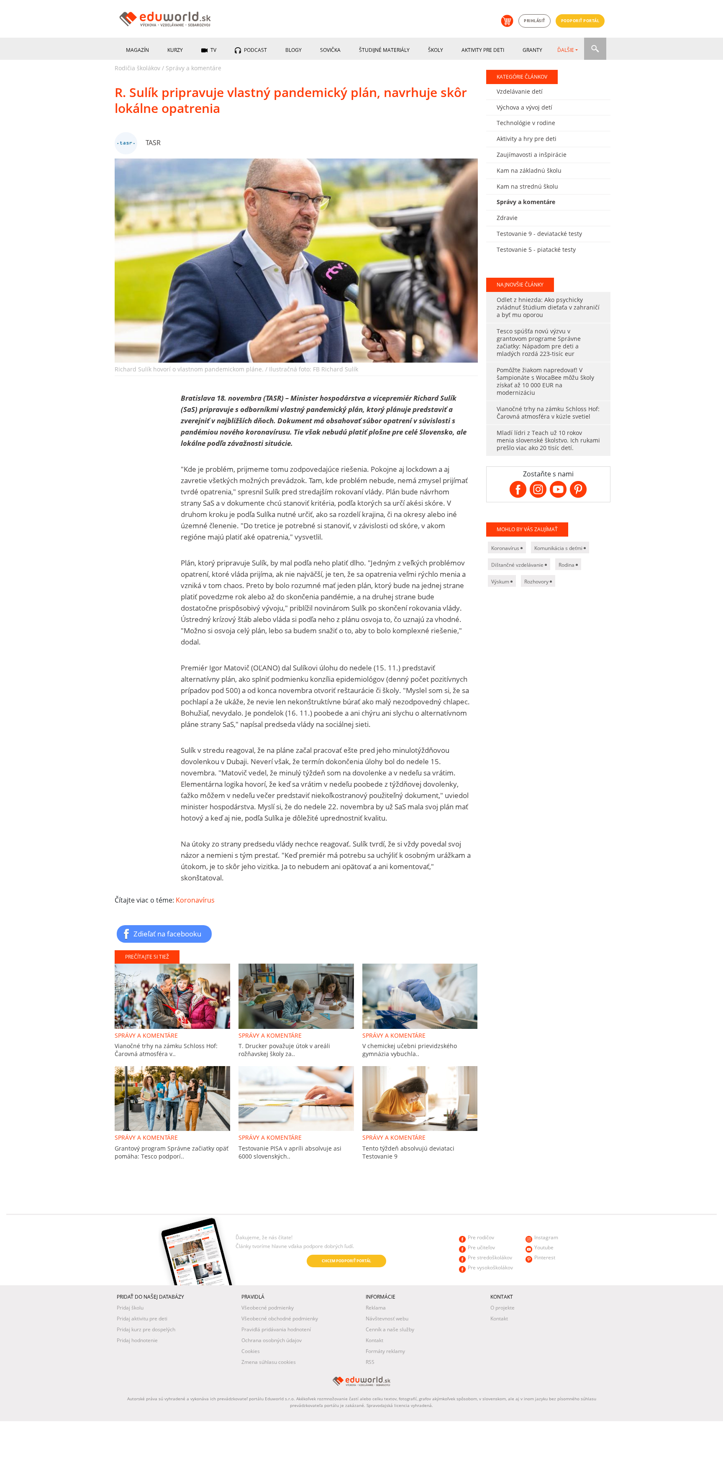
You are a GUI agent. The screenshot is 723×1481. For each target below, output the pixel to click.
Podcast (255, 50)
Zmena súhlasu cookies (268, 1362)
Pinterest (544, 1257)
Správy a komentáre (193, 68)
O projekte (502, 1307)
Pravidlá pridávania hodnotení (276, 1329)
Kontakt (374, 1340)
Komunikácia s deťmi (559, 548)
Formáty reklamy (385, 1351)
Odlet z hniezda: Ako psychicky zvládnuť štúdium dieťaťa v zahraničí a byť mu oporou (548, 307)
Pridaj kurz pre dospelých (146, 1329)
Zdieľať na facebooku (167, 934)
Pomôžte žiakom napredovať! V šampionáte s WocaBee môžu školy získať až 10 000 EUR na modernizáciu (545, 381)
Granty (532, 50)
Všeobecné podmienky (267, 1307)
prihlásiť (534, 20)
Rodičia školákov (137, 68)
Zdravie (507, 218)
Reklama (376, 1307)
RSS (370, 1362)
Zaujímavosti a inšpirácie (532, 155)
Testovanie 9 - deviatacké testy (539, 234)
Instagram (546, 1237)
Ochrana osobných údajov (271, 1340)
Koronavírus (195, 900)
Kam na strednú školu (527, 186)
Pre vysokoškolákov (490, 1267)
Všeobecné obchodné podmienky (279, 1318)
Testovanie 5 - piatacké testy (536, 249)
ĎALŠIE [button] (565, 50)
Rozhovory (537, 581)
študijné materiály (384, 50)
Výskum (500, 581)
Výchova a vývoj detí (524, 107)
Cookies (250, 1351)
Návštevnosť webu (387, 1318)
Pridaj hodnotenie (137, 1340)
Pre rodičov (481, 1237)
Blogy (293, 50)
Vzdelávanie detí (520, 91)
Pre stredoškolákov (490, 1257)
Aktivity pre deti (482, 50)
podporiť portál (580, 20)
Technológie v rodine (526, 123)
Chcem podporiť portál (346, 1261)
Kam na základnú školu (529, 170)
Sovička (330, 50)
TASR (153, 142)
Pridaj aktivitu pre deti (142, 1318)
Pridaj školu (130, 1307)
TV (212, 50)
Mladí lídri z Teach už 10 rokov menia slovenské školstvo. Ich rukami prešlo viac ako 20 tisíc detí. (548, 440)
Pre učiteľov (481, 1247)
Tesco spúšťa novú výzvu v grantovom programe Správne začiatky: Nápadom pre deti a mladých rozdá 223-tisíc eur (539, 342)
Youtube (544, 1247)
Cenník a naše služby (390, 1329)
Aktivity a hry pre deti (526, 139)
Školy (435, 50)
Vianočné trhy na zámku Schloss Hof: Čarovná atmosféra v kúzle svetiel (548, 412)
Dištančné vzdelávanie (518, 564)
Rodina (567, 564)
